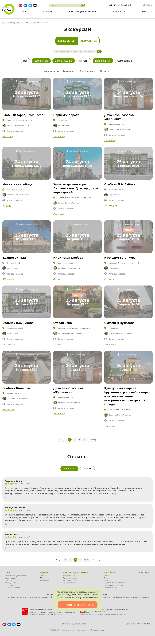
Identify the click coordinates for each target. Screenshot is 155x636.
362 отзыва (109, 344)
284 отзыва (109, 140)
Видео (106, 580)
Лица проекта (10, 583)
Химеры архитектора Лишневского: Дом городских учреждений (75, 188)
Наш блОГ (118, 11)
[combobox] (70, 71)
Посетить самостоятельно (114, 583)
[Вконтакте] (25, 5)
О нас (22, 11)
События (43, 575)
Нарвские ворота (66, 115)
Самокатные (124, 60)
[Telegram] (30, 5)
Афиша (47, 11)
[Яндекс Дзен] (35, 5)
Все (25, 60)
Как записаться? (69, 575)
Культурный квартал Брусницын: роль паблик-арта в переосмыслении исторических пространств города (127, 396)
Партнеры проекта (12, 587)
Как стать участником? (82, 11)
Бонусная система (70, 583)
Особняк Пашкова (16, 388)
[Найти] (83, 5)
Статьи (106, 575)
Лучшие (87, 468)
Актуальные (88, 41)
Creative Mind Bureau (144, 624)
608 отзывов (8, 279)
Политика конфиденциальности (73, 624)
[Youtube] (20, 5)
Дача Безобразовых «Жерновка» (119, 117)
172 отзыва (58, 136)
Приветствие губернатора (15, 575)
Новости (8, 580)
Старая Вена (62, 323)
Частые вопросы (69, 580)
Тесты (106, 578)
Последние (69, 468)
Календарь (44, 580)
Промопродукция (110, 587)
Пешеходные (103, 60)
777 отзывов (110, 205)
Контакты (147, 11)
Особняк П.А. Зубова (119, 184)
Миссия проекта (11, 578)
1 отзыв (57, 344)
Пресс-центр (10, 585)
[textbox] (70, 71)
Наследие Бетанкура (120, 257)
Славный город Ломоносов (22, 115)
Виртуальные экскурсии (113, 585)
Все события (66, 41)
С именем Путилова (119, 323)
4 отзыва (6, 205)
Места (42, 578)
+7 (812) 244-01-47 (120, 5)
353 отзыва (58, 213)
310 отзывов (8, 409)
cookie (82, 592)
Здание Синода (14, 257)
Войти (149, 5)
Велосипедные (63, 60)
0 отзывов (7, 136)
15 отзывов (110, 425)
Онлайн (83, 60)
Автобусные (41, 60)
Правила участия (69, 578)
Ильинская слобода (17, 184)
